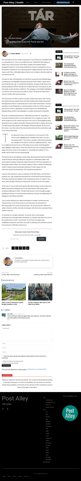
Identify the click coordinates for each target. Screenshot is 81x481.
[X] (16, 248)
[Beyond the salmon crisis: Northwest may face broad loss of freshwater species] (59, 127)
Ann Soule (10, 314)
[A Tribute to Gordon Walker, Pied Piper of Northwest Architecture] (59, 73)
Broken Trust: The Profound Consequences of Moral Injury (71, 82)
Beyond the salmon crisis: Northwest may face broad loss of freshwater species (71, 128)
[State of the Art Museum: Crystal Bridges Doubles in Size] (14, 291)
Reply (8, 319)
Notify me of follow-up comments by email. (13, 361)
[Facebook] (13, 248)
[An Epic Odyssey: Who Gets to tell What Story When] (40, 291)
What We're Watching (14, 38)
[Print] (27, 248)
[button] (73, 2)
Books (57, 75)
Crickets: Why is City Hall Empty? (11, 274)
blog (57, 93)
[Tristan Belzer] (5, 53)
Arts (6, 38)
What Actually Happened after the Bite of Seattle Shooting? (71, 137)
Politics (57, 59)
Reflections (58, 84)
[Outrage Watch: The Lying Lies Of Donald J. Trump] (59, 57)
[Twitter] (7, 409)
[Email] (24, 248)
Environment (58, 129)
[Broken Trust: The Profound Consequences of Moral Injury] (59, 82)
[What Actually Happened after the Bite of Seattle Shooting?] (59, 137)
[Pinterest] (20, 248)
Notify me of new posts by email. (10, 363)
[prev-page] (57, 99)
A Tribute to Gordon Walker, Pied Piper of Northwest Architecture (71, 74)
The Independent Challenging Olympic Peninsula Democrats (70, 65)
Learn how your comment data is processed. (37, 369)
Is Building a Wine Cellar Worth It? (43, 274)
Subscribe (41, 239)
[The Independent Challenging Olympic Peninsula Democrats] (59, 65)
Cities (57, 139)
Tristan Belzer (15, 53)
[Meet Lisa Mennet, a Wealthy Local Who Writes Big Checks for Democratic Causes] (59, 91)
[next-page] (59, 99)
